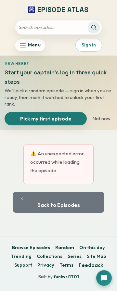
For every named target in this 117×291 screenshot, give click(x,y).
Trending (21, 256)
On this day (92, 247)
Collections (49, 256)
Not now (101, 118)
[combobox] (52, 27)
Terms (66, 265)
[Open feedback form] (104, 278)
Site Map (96, 256)
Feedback (91, 265)
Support (23, 265)
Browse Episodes (31, 247)
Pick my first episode (46, 118)
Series (75, 256)
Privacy (45, 265)
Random (64, 247)
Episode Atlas (63, 10)
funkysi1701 (66, 277)
